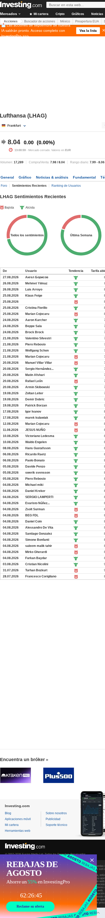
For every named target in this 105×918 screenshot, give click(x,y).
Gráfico (25, 177)
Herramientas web (17, 831)
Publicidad (53, 819)
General (7, 177)
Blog (8, 813)
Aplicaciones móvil (18, 819)
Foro (4, 185)
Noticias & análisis (52, 177)
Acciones (11, 21)
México (65, 21)
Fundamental (84, 177)
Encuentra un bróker (22, 759)
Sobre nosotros (56, 813)
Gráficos (78, 14)
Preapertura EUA (87, 21)
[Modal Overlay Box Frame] (48, 886)
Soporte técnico (56, 825)
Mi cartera (40, 14)
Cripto (60, 14)
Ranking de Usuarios (66, 185)
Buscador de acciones (39, 21)
